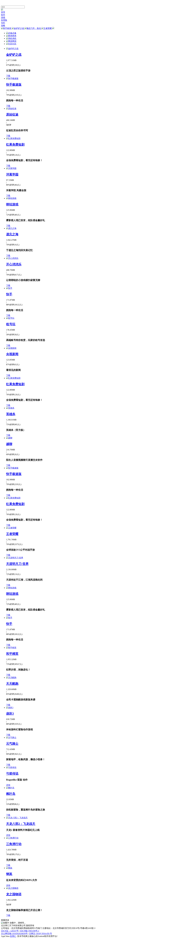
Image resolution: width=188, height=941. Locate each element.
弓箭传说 (12, 773)
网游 (14, 41)
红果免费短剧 (15, 144)
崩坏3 (10, 713)
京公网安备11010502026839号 (14, 933)
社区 (14, 44)
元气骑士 (12, 743)
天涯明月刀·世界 (17, 563)
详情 (8, 785)
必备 (14, 33)
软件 (3, 15)
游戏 (3, 17)
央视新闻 (12, 354)
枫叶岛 (10, 793)
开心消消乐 (13, 264)
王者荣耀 (12, 534)
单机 (14, 38)
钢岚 (9, 874)
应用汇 (13, 936)
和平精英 (12, 653)
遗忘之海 (12, 234)
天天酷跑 (12, 683)
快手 (9, 294)
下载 (8, 76)
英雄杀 (10, 414)
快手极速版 (13, 84)
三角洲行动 (13, 844)
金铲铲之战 (13, 54)
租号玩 (10, 324)
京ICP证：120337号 (10, 931)
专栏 (3, 23)
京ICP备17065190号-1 (29, 931)
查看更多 (5, 920)
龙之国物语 (13, 894)
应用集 (4, 20)
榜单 (14, 36)
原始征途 (12, 114)
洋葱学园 (12, 174)
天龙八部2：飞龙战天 (20, 823)
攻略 (3, 25)
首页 (3, 12)
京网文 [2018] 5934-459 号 (40, 933)
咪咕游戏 (12, 204)
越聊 (9, 444)
